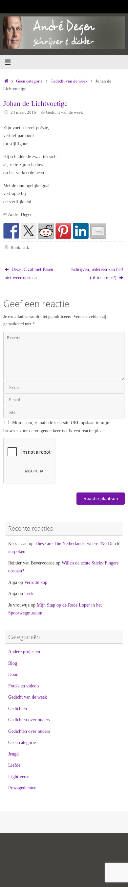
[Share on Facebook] (11, 231)
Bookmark (20, 247)
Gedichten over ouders (29, 719)
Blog (12, 663)
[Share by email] (98, 231)
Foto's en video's (23, 685)
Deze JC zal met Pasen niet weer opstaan (29, 273)
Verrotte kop (35, 582)
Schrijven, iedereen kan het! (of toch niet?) (97, 273)
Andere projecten (24, 651)
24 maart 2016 (23, 112)
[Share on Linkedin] (81, 231)
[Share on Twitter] (28, 231)
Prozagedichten (22, 787)
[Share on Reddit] (46, 231)
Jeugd (13, 753)
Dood (13, 674)
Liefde (14, 765)
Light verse (18, 776)
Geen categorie (29, 81)
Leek (28, 593)
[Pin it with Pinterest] (63, 231)
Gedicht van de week (69, 81)
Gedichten (17, 708)
